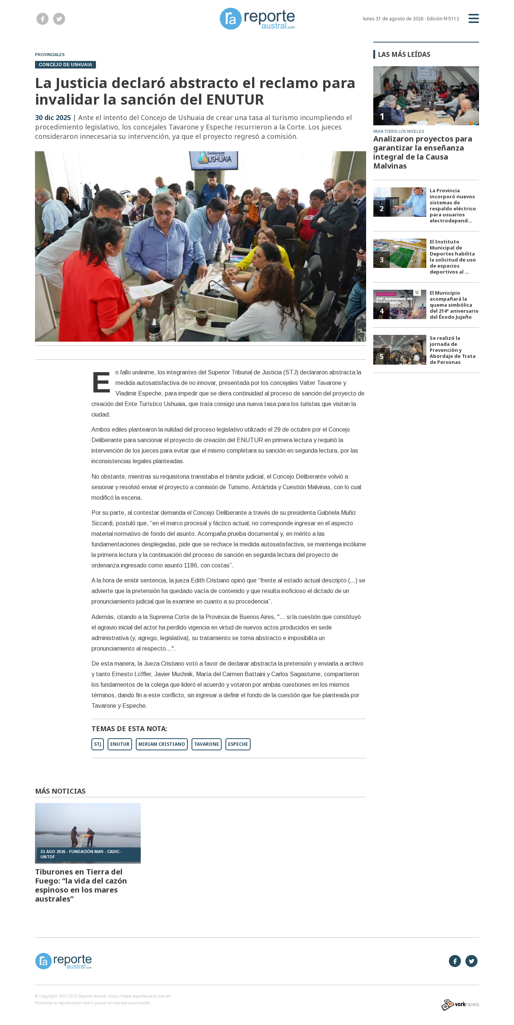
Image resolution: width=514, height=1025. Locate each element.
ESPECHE (238, 744)
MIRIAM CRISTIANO (161, 744)
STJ (97, 744)
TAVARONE (206, 744)
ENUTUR (119, 744)
